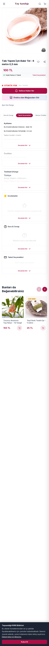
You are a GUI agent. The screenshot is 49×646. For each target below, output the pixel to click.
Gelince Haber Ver (26, 91)
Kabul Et (24, 642)
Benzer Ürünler (41, 115)
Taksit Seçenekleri (39, 75)
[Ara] (39, 3)
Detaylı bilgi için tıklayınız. (12, 637)
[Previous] (39, 289)
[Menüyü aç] (4, 3)
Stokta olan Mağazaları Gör (26, 97)
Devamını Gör (22, 145)
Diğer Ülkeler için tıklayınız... (17, 181)
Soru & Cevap (8, 115)
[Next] (44, 289)
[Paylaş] (44, 61)
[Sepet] (45, 3)
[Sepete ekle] (19, 328)
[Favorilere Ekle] (38, 61)
